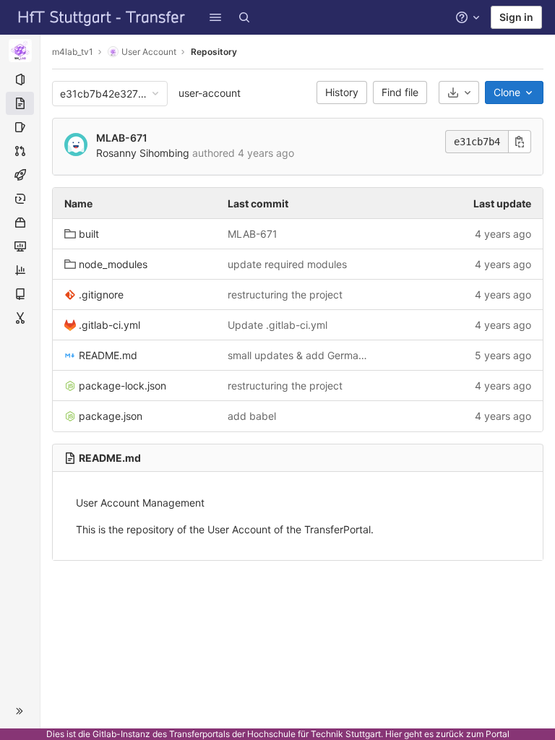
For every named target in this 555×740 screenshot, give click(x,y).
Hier (393, 733)
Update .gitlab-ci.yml (277, 325)
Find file (400, 92)
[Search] (244, 17)
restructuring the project (285, 294)
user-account (209, 93)
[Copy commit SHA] (519, 141)
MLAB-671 (121, 138)
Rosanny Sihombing (142, 153)
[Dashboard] (102, 17)
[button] (215, 17)
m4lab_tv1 (72, 51)
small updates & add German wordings (298, 355)
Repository (214, 51)
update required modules (287, 264)
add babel (252, 416)
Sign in (516, 17)
